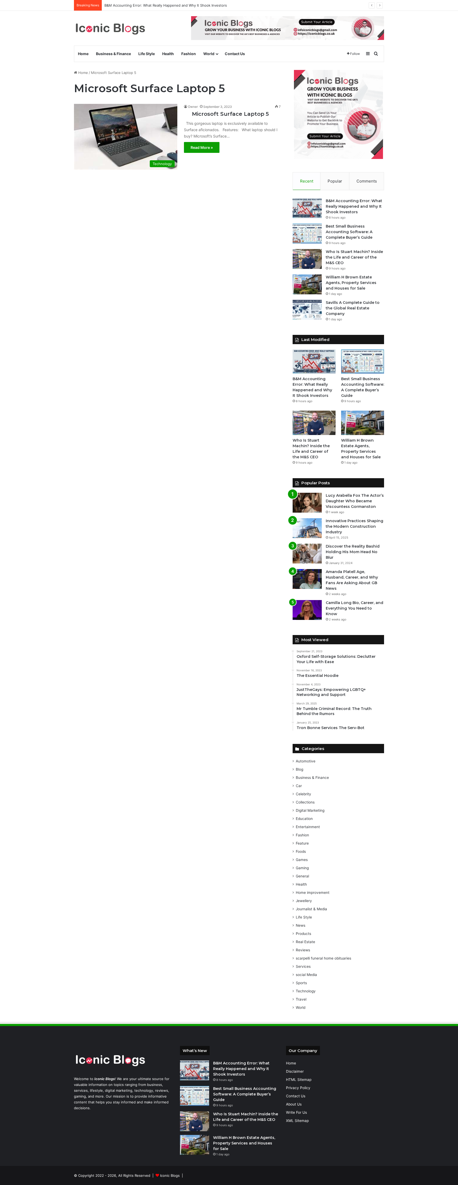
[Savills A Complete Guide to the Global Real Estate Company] (307, 310)
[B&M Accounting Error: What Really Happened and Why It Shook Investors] (307, 208)
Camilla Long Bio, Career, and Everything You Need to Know (354, 608)
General (302, 876)
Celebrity (303, 794)
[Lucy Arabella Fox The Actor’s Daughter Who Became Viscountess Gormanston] (307, 503)
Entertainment (308, 827)
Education (304, 818)
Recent (306, 181)
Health (168, 53)
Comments (366, 181)
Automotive (305, 761)
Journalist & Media (311, 909)
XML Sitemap (297, 1121)
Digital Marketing (310, 810)
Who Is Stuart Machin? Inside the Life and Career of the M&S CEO (354, 257)
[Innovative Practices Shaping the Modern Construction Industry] (307, 528)
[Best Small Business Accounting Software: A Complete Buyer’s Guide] (307, 233)
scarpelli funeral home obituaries (323, 958)
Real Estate (305, 942)
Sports (301, 983)
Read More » (202, 147)
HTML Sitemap (298, 1079)
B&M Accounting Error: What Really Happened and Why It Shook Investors (354, 206)
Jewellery (304, 901)
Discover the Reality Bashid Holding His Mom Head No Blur (353, 552)
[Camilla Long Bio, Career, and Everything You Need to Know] (307, 610)
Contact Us (235, 53)
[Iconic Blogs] (110, 28)
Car (299, 786)
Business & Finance (113, 53)
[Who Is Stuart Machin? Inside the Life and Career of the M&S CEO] (307, 259)
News (300, 925)
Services (303, 966)
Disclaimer (295, 1071)
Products (303, 933)
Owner (193, 107)
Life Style (146, 53)
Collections (305, 802)
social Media (306, 975)
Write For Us (296, 1112)
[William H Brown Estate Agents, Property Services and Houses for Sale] (307, 284)
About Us (294, 1104)
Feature (302, 843)
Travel (301, 999)
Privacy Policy (298, 1088)
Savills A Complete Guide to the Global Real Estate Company (353, 308)
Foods (301, 851)
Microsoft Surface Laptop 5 (226, 114)
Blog (299, 769)
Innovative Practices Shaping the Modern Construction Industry (354, 526)
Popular (335, 181)
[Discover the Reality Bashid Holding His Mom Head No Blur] (307, 553)
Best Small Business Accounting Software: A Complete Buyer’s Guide (161, 5)
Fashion (188, 53)
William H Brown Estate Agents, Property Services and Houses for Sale (351, 283)
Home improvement (312, 892)
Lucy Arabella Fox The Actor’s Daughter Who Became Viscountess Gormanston (355, 501)
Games (302, 860)
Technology (306, 991)
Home (83, 53)
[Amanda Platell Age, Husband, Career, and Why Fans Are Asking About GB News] (307, 579)
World (208, 53)
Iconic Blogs (170, 1175)
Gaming (302, 868)
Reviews (303, 950)
